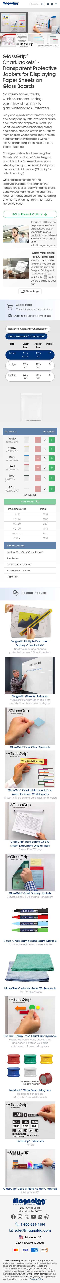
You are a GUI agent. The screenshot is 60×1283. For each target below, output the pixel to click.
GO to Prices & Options (27, 214)
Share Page (32, 291)
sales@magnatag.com (43, 245)
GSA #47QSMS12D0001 (30, 1242)
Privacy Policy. (36, 1279)
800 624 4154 (38, 238)
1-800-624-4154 (33, 1224)
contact (35, 235)
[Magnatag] (30, 1201)
